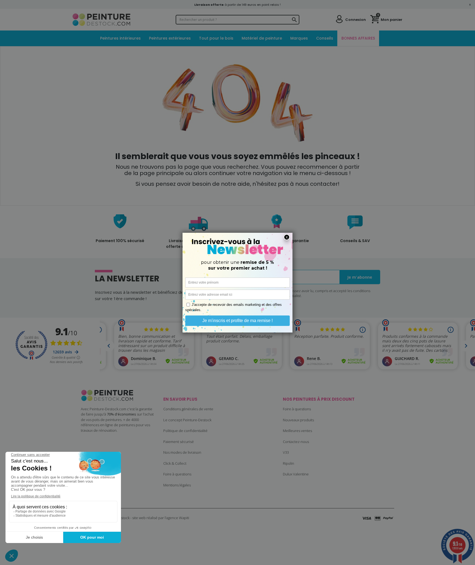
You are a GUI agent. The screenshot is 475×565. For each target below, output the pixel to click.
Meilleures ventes (297, 430)
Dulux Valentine (296, 474)
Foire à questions (177, 474)
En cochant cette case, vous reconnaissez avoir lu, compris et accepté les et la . (301, 293)
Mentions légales (177, 485)
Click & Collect (174, 463)
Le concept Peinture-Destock (187, 419)
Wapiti (184, 517)
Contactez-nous (296, 441)
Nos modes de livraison (182, 452)
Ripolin (288, 463)
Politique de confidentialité (185, 430)
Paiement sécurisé (178, 441)
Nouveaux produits (298, 419)
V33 (286, 452)
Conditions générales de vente (188, 408)
